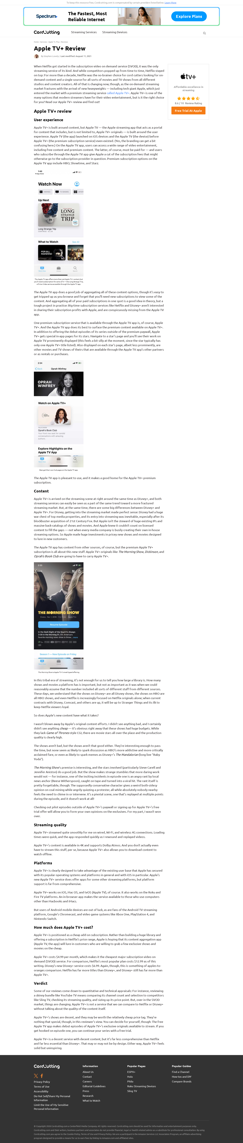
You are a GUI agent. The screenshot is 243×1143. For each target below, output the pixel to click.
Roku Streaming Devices (141, 1086)
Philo (130, 1081)
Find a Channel (180, 1071)
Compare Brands (181, 1081)
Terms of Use (41, 1086)
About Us (88, 1071)
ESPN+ (131, 1071)
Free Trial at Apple (188, 110)
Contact (87, 1076)
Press (86, 1090)
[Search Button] (204, 32)
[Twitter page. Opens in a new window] (36, 1076)
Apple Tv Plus (54, 41)
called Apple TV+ (118, 93)
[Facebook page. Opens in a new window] (42, 1076)
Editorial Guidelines (94, 1086)
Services (43, 41)
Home (36, 41)
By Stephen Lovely (50, 56)
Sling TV (132, 1090)
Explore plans (189, 16)
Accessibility (41, 1091)
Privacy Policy (42, 1081)
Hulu (130, 1076)
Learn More (170, 2)
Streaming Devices (114, 32)
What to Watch (91, 1100)
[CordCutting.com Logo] (47, 32)
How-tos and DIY (181, 1076)
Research (88, 1095)
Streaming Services (84, 32)
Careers (87, 1081)
